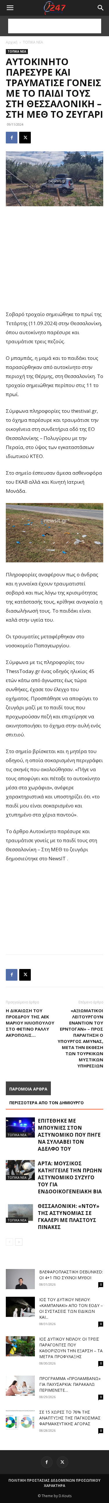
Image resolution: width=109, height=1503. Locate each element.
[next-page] (18, 1242)
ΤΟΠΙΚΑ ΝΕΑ (33, 42)
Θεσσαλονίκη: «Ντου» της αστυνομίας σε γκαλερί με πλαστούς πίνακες (68, 1216)
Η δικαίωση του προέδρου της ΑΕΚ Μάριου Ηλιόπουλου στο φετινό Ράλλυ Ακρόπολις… (30, 1023)
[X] (25, 137)
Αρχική (11, 42)
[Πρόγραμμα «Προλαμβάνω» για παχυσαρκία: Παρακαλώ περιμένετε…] (20, 1386)
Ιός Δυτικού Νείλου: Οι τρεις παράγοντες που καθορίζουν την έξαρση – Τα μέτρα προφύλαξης (71, 1347)
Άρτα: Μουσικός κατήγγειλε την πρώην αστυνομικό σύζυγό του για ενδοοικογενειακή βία (70, 1177)
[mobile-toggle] (10, 8)
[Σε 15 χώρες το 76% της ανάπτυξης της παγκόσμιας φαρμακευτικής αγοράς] (20, 1419)
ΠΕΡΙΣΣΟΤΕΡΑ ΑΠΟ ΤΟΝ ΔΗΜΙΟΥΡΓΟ (46, 1102)
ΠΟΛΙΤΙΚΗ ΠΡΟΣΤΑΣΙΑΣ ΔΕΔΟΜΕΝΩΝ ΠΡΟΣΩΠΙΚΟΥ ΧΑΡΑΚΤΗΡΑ (54, 1483)
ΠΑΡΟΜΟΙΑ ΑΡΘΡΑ (28, 1089)
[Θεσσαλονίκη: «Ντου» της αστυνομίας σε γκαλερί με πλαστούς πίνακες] (20, 1213)
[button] (101, 8)
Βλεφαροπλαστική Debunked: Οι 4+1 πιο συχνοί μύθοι (71, 1274)
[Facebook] (11, 137)
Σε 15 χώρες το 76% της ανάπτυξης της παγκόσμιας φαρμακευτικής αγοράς (70, 1417)
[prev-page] (9, 1242)
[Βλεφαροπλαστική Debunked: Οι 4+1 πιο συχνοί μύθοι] (20, 1279)
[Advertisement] (54, 26)
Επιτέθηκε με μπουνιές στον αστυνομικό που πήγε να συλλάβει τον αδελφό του (69, 1134)
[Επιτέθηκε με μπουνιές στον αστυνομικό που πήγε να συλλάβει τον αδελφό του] (20, 1127)
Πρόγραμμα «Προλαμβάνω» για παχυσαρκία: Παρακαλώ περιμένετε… (70, 1384)
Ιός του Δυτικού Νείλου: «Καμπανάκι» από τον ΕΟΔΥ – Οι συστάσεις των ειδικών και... (71, 1308)
